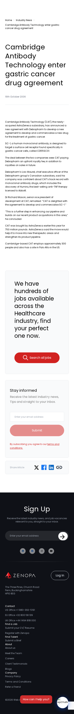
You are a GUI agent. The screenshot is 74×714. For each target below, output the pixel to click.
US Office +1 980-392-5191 (20, 610)
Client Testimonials (16, 663)
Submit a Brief (13, 640)
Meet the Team (13, 653)
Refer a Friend (13, 686)
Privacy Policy (13, 676)
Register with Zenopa (17, 633)
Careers (9, 658)
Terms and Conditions (18, 681)
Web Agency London (25, 699)
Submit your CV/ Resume (19, 627)
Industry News (24, 20)
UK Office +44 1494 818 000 (20, 620)
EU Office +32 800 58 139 (19, 615)
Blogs (8, 668)
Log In (60, 575)
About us (10, 648)
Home (8, 20)
